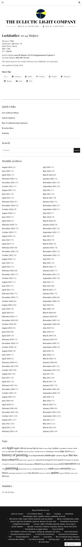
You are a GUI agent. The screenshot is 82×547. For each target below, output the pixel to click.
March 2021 (48, 290)
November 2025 (49, 183)
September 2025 (49, 186)
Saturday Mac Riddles (16, 539)
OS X (78, 464)
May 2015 (47, 424)
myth (61, 464)
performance (23, 469)
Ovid (3, 469)
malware (20, 464)
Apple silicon (20, 448)
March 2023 (48, 244)
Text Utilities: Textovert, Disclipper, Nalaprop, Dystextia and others (35, 532)
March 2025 (48, 198)
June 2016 (6, 401)
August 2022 (7, 259)
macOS (14, 459)
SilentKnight (11, 473)
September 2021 (49, 278)
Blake (41, 448)
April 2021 (6, 290)
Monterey (49, 464)
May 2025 (47, 194)
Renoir (46, 469)
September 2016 (49, 393)
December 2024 (8, 206)
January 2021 (48, 294)
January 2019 (48, 340)
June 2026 (6, 171)
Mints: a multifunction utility (68, 519)
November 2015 (49, 412)
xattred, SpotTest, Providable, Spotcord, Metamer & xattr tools (33, 521)
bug (49, 448)
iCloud (30, 455)
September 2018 (49, 347)
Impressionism (39, 456)
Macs (48, 514)
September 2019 (49, 324)
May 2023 (47, 240)
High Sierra (65, 451)
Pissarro (29, 469)
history (73, 451)
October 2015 (7, 416)
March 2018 (48, 359)
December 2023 (8, 229)
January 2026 (48, 179)
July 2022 (46, 259)
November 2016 (49, 389)
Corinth (74, 448)
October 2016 (7, 393)
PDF (10, 537)
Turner (47, 473)
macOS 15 (14, 464)
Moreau (56, 464)
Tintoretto (42, 473)
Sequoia (73, 469)
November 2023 (49, 229)
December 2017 (8, 366)
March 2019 (48, 336)
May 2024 (47, 217)
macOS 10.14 (41, 460)
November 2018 (49, 343)
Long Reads (47, 537)
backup (29, 448)
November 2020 (49, 297)
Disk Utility (11, 451)
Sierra (5, 473)
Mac (71, 455)
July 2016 (46, 397)
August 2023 (7, 236)
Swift (25, 473)
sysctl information (71, 532)
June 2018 (6, 355)
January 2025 (48, 202)
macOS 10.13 (32, 460)
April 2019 (6, 336)
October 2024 (7, 209)
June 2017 (6, 378)
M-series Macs (8, 128)
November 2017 (49, 366)
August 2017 (7, 374)
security (65, 468)
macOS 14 (7, 464)
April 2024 (6, 221)
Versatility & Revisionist (69, 521)
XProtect (5, 476)
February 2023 (8, 248)
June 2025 (6, 194)
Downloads (69, 514)
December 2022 (8, 251)
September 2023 (49, 232)
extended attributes (29, 451)
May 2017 (47, 378)
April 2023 (6, 244)
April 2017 (6, 382)
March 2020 (48, 313)
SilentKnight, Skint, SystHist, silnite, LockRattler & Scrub (44, 516)
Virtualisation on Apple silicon (36, 529)
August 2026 (7, 167)
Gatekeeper (50, 451)
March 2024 (48, 221)
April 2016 (6, 405)
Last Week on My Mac (37, 539)
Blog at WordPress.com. (40, 510)
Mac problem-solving (72, 539)
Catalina (55, 448)
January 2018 (48, 362)
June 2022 (6, 263)
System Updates (8, 118)
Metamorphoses (29, 464)
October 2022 (7, 255)
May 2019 (47, 332)
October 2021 (7, 278)
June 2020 (6, 309)
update (55, 472)
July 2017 (46, 374)
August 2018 (7, 351)
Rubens (57, 469)
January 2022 (48, 271)
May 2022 (47, 263)
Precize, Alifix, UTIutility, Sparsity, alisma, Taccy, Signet (54, 524)
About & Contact (17, 514)
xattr (72, 473)
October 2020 (7, 301)
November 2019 (49, 320)
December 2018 (8, 343)
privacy (40, 469)
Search (78, 2)
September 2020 (49, 301)
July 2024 (46, 213)
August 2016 (7, 397)
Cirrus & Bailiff (57, 529)
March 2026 (48, 175)
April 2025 (6, 198)
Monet (44, 464)
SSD (22, 473)
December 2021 (8, 274)
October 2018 (7, 347)
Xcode (76, 473)
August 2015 (7, 420)
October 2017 (7, 370)
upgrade (61, 473)
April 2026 (6, 175)
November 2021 (49, 274)
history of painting (15, 455)
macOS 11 (62, 460)
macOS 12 (69, 460)
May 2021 (47, 286)
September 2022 (49, 255)
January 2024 (48, 225)
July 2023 (46, 236)
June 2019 (6, 332)
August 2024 (7, 213)
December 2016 (8, 389)
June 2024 (6, 217)
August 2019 (7, 328)
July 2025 (46, 190)
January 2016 (48, 408)
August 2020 (7, 305)
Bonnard (45, 448)
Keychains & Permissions (68, 534)
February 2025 (8, 202)
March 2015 (48, 428)
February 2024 (8, 225)
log (64, 455)
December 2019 (8, 320)
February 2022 (8, 271)
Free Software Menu (10, 113)
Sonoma (18, 473)
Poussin (35, 469)
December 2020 (8, 297)
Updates (36, 537)
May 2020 (47, 309)
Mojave (38, 464)
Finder (37, 451)
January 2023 (48, 248)
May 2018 (47, 355)
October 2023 (7, 232)
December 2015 (8, 412)
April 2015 (6, 428)
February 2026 (8, 179)
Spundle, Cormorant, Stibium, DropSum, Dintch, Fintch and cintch (52, 526)
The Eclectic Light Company (41, 21)
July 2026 (46, 167)
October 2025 (7, 186)
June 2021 (6, 286)
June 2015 (6, 424)
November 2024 (49, 206)
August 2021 (7, 282)
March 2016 (48, 405)
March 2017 (48, 382)
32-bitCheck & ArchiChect (44, 534)
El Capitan (19, 451)
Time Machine (33, 473)
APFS (4, 448)
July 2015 (46, 420)
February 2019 (8, 340)
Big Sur (36, 448)
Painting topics (54, 539)
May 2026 (47, 171)
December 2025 (8, 183)
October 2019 (7, 324)
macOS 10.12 (23, 460)
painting (11, 468)
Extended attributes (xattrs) (21, 534)
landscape (50, 455)
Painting (5, 133)
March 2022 (48, 267)
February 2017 (8, 385)
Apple (10, 448)
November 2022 (49, 251)
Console (69, 448)
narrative (70, 463)
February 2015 (8, 431)
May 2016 (47, 401)
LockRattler (59, 455)
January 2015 (48, 431)
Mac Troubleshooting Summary (15, 123)
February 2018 (8, 362)
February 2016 (8, 408)
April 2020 (6, 313)
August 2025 (7, 190)
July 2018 (46, 351)
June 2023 (6, 240)
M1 (67, 455)
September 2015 (49, 416)
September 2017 (49, 370)
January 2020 (48, 317)
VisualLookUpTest (22, 537)
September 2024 (49, 209)
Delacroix (4, 451)
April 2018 (6, 359)
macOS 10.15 (52, 460)
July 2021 (46, 282)
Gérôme (56, 451)
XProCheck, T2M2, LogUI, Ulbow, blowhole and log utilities (31, 519)
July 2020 (46, 305)
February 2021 (8, 294)
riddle (51, 468)
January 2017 (48, 385)
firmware (42, 451)
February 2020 (8, 317)
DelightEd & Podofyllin (21, 524)
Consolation (63, 448)
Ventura (67, 473)
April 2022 (6, 267)
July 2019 (46, 328)
